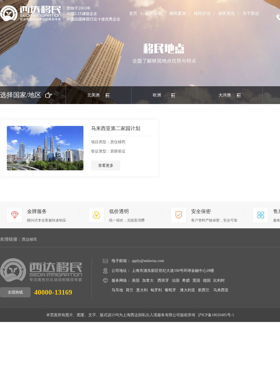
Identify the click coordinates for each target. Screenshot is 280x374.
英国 (196, 280)
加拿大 (148, 280)
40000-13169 (53, 292)
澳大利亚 (187, 290)
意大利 (142, 290)
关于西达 (251, 13)
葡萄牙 (170, 290)
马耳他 (117, 290)
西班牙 (163, 280)
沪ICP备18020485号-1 (216, 315)
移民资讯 (226, 13)
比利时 (219, 280)
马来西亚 (221, 290)
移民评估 (202, 13)
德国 (207, 280)
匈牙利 (156, 290)
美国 (135, 280)
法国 (175, 280)
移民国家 (153, 13)
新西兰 (203, 290)
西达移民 (29, 239)
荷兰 (129, 290)
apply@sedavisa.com (148, 261)
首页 (133, 13)
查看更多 (105, 165)
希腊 (186, 280)
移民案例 (178, 13)
